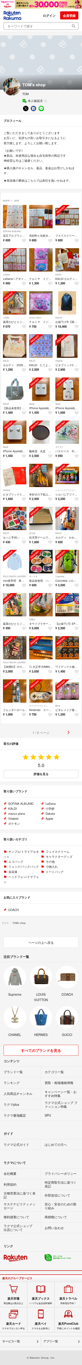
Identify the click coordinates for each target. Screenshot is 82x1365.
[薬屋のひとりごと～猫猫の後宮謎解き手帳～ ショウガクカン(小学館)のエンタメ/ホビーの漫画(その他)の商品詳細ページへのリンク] (14, 303)
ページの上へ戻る (41, 942)
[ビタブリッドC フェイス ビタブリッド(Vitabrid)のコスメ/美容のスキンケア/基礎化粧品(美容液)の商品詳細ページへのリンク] (67, 346)
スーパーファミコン (38, 705)
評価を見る (41, 774)
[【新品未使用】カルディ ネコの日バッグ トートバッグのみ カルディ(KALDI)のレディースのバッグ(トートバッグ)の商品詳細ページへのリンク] (14, 389)
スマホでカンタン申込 (13, 1326)
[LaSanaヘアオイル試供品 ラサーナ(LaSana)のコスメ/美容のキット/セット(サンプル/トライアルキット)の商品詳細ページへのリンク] (14, 260)
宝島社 (32, 619)
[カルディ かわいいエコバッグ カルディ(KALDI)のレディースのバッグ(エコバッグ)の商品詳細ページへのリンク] (67, 518)
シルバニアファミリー (65, 490)
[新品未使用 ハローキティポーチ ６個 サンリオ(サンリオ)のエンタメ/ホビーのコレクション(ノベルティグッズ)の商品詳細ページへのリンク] (41, 561)
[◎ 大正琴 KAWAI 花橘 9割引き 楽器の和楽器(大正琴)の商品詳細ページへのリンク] (41, 647)
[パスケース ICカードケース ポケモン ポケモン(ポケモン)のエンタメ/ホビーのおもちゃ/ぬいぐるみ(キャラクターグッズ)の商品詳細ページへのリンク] (67, 432)
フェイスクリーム (57, 851)
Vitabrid (58, 360)
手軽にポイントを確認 (68, 1326)
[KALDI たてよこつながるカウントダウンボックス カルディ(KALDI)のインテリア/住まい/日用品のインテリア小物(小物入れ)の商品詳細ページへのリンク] (41, 346)
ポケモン (59, 446)
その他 (50, 861)
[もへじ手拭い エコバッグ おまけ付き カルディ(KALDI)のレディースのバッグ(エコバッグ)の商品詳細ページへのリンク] (14, 518)
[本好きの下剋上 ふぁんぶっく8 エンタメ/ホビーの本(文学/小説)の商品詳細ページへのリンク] (41, 475)
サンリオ (33, 576)
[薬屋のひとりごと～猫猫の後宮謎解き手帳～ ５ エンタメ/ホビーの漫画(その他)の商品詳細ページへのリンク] (14, 604)
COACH (13, 910)
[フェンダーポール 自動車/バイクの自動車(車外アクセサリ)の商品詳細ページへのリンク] (14, 691)
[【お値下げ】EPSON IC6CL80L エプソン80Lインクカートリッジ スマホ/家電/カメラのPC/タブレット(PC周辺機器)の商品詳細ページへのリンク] (67, 604)
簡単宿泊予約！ (68, 1301)
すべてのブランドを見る (41, 1050)
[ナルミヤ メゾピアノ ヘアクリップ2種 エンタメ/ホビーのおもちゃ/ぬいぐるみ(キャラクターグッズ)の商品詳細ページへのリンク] (41, 260)
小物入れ (52, 866)
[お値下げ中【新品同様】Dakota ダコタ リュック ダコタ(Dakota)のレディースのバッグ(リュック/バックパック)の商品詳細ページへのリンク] (67, 303)
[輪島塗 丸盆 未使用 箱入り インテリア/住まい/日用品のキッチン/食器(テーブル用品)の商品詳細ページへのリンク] (41, 432)
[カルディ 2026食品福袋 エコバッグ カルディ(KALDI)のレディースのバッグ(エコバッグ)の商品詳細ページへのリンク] (14, 346)
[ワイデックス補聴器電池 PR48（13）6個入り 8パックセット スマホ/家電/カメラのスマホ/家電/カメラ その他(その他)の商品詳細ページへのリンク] (67, 647)
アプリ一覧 (50, 1341)
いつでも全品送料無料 (40, 1301)
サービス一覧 (11, 1341)
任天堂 (32, 533)
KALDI (58, 274)
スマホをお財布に (41, 1326)
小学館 (6, 317)
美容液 (12, 872)
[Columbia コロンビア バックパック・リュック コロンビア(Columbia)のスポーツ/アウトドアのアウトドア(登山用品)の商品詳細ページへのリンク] (67, 561)
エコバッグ (15, 861)
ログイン (49, 15)
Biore (57, 705)
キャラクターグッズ (59, 856)
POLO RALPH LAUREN (14, 576)
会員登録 (69, 15)
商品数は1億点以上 (13, 1301)
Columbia (59, 576)
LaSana (6, 274)
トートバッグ (55, 872)
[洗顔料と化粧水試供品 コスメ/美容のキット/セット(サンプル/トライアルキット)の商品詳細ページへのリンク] (41, 216)
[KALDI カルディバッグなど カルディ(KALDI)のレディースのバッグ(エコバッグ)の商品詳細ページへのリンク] (67, 260)
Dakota (58, 317)
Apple (31, 403)
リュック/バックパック (23, 866)
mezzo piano (35, 317)
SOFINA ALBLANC (12, 231)
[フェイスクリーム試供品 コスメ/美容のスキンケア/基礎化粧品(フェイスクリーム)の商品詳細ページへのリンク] (67, 216)
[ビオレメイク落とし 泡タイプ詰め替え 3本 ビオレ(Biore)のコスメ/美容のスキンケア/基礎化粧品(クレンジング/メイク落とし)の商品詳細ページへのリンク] (67, 691)
